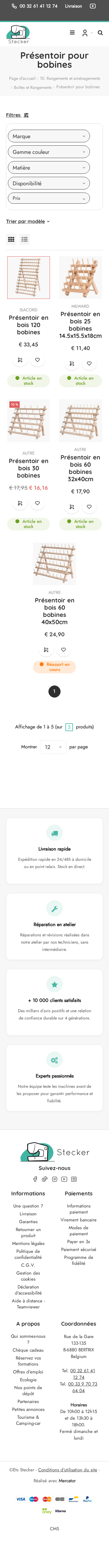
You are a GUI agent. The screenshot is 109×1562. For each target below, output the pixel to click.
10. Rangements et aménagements (70, 78)
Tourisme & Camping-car (28, 1420)
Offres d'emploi (28, 1372)
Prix (16, 198)
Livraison (28, 1213)
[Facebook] (35, 1179)
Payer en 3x (78, 1241)
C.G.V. (28, 1265)
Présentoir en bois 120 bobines (28, 325)
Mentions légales (28, 1243)
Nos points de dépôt (28, 1390)
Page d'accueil (22, 78)
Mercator (67, 1480)
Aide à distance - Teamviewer (28, 1304)
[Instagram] (54, 1179)
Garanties (28, 1221)
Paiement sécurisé (78, 1249)
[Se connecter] (87, 33)
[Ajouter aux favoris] (37, 359)
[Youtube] (64, 1179)
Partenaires (28, 1401)
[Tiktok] (44, 1179)
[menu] (72, 30)
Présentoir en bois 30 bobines (28, 468)
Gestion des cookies (28, 1276)
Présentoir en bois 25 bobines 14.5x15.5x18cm (80, 324)
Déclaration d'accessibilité (28, 1290)
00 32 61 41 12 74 (39, 6)
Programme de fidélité (78, 1260)
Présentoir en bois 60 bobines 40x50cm (54, 611)
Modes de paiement (78, 1230)
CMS (54, 1528)
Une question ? (28, 1206)
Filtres (13, 115)
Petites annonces (28, 1409)
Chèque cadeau (28, 1350)
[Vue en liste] (24, 239)
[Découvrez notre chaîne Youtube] (94, 6)
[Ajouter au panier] (20, 359)
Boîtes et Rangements (33, 87)
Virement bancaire (79, 1220)
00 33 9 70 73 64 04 (82, 1387)
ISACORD (29, 310)
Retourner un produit (28, 1232)
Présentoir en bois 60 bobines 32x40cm (80, 468)
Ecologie (28, 1379)
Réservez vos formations (28, 1361)
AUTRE (28, 453)
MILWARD (80, 306)
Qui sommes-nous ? (28, 1339)
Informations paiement (79, 1209)
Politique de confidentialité (28, 1254)
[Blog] (74, 1179)
